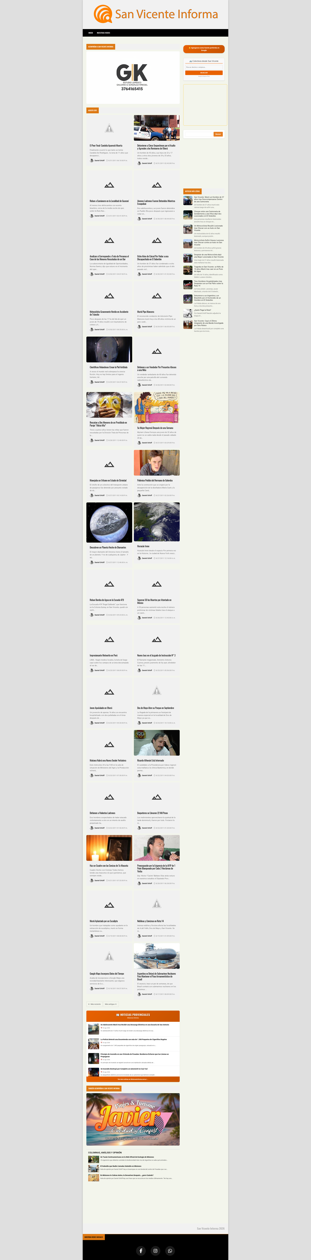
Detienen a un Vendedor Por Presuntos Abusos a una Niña (156, 368)
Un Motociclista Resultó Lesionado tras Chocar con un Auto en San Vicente (208, 228)
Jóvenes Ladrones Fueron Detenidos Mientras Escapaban (156, 202)
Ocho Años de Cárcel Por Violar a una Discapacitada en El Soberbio (152, 258)
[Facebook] (141, 1251)
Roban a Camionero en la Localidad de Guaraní (109, 201)
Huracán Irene (143, 546)
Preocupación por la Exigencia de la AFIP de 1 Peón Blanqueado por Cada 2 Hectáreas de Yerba (156, 868)
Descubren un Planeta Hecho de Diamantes (108, 547)
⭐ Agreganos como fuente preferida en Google (204, 49)
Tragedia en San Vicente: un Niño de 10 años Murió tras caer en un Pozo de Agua (208, 269)
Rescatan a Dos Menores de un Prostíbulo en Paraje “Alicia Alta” (108, 424)
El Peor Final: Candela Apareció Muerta (106, 145)
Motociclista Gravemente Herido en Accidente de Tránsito (109, 313)
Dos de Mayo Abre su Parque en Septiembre (155, 708)
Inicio (90, 32)
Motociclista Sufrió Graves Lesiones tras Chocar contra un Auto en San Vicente (209, 242)
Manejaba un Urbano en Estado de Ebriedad (108, 480)
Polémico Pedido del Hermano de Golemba (155, 480)
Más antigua (110, 1004)
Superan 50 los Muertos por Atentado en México (154, 601)
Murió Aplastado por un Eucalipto (104, 921)
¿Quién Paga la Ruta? (202, 310)
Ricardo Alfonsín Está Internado (150, 760)
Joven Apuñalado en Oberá (101, 708)
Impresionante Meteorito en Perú (103, 655)
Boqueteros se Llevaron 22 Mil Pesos (152, 813)
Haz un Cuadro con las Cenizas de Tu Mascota (109, 865)
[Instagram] (155, 1251)
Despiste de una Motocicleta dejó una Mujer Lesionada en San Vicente (209, 256)
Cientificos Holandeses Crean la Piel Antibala (108, 367)
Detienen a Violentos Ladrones (102, 813)
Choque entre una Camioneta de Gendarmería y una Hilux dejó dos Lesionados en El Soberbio (207, 213)
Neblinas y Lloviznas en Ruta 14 (150, 921)
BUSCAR (204, 73)
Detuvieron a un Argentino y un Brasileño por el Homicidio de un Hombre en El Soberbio (207, 298)
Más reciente (95, 1004)
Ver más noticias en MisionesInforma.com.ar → (133, 1079)
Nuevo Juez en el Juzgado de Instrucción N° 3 (156, 655)
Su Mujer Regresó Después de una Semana (155, 428)
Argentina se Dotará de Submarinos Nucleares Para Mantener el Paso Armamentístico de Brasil (156, 976)
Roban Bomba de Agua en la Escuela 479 (107, 600)
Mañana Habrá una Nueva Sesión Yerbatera (108, 760)
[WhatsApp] (170, 1251)
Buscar (218, 134)
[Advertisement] (104, 1204)
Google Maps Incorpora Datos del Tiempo (107, 973)
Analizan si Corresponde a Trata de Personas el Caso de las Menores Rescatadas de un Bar (109, 258)
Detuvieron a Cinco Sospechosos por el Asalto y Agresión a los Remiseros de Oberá (156, 147)
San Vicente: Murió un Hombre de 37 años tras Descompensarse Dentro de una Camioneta (209, 199)
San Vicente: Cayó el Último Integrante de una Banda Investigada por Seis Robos (208, 323)
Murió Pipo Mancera (145, 311)
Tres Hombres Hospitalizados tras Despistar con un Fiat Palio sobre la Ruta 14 (208, 283)
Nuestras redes (103, 32)
